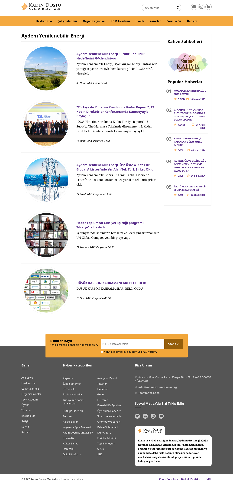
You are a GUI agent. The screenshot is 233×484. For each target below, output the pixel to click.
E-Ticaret (102, 400)
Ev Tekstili (68, 389)
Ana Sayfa (27, 377)
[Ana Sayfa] (41, 9)
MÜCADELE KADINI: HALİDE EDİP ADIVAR (190, 95)
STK (99, 454)
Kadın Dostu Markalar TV (78, 432)
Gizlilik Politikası (191, 479)
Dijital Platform (72, 454)
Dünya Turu (104, 432)
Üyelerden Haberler (109, 411)
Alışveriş (68, 378)
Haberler (102, 389)
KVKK (208, 479)
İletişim (192, 21)
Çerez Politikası (168, 479)
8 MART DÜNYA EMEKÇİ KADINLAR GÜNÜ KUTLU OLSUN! (189, 144)
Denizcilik (68, 449)
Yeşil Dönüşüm (106, 443)
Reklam (25, 432)
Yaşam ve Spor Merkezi (77, 427)
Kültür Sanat (70, 443)
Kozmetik (68, 438)
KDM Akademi (120, 21)
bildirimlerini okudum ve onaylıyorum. (130, 352)
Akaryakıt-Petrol (107, 378)
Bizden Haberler (72, 394)
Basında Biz (173, 21)
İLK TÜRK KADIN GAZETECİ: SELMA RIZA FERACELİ (190, 190)
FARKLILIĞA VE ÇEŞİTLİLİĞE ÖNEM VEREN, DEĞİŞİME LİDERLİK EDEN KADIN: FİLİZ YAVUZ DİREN (190, 168)
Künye (25, 426)
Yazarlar (155, 21)
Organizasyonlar (94, 21)
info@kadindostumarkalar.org (157, 387)
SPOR (100, 449)
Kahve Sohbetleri (107, 427)
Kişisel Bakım (70, 421)
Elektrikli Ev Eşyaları (109, 405)
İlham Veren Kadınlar (110, 416)
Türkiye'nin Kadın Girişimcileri (73, 401)
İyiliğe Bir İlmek (72, 383)
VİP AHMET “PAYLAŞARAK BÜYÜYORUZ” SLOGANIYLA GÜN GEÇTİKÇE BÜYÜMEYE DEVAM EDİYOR (189, 118)
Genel (100, 394)
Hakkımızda (44, 21)
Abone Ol (173, 344)
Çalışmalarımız (67, 21)
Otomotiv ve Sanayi (108, 421)
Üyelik (140, 21)
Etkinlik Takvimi (106, 438)
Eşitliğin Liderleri (73, 411)
